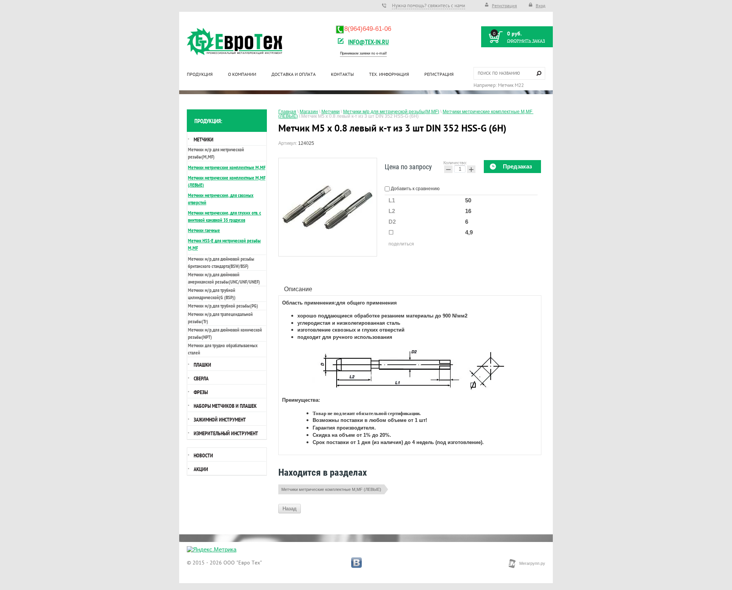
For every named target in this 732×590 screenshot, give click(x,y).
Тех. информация (389, 74)
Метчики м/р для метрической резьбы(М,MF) (216, 153)
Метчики (204, 139)
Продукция (200, 74)
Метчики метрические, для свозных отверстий (221, 199)
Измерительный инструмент (226, 433)
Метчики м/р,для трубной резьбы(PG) (223, 306)
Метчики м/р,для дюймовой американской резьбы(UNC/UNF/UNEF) (224, 278)
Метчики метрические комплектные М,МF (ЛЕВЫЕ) (331, 489)
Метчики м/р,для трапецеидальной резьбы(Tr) (220, 318)
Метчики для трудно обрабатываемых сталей (223, 349)
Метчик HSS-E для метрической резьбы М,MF (224, 244)
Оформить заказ (526, 41)
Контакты (342, 74)
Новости (203, 455)
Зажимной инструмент (220, 419)
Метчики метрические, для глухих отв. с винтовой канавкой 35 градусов (224, 216)
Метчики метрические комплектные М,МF (226, 167)
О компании (242, 74)
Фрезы (201, 392)
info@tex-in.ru (368, 41)
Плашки (202, 364)
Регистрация (504, 5)
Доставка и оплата (293, 74)
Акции (201, 469)
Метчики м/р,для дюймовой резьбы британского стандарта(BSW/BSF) (221, 262)
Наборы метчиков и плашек (225, 405)
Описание (298, 289)
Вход (540, 5)
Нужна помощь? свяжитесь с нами (428, 5)
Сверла (201, 378)
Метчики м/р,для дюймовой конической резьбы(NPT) (225, 333)
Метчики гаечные (204, 230)
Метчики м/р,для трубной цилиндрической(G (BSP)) (212, 294)
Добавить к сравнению (415, 188)
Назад (290, 508)
